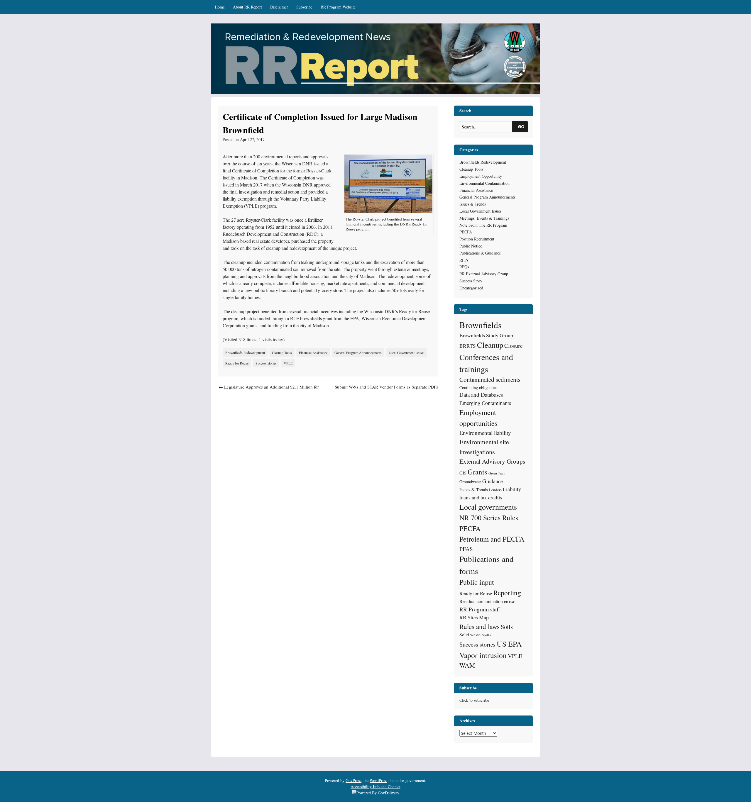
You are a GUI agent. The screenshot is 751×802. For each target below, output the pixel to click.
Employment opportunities (478, 417)
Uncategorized (471, 288)
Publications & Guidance (480, 253)
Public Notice (470, 246)
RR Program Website (338, 7)
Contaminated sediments (489, 379)
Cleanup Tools (282, 352)
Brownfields (480, 324)
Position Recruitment (476, 239)
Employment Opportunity (480, 176)
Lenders (495, 489)
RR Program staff (479, 609)
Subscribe (304, 7)
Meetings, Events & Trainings (484, 218)
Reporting (507, 592)
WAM (467, 665)
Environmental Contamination (484, 183)
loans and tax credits (480, 497)
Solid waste (470, 634)
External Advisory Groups (492, 461)
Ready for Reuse (236, 363)
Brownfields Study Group (486, 335)
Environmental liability (485, 432)
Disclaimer (279, 7)
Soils (507, 627)
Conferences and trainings (486, 363)
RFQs (464, 266)
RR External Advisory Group (483, 274)
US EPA (509, 644)
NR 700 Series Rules (488, 517)
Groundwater (470, 481)
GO (521, 126)
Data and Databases (481, 394)
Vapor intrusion (483, 655)
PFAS (466, 548)
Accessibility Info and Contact (375, 786)
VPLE (288, 363)
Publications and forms (486, 564)
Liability (512, 489)
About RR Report (247, 7)
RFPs (463, 260)
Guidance (492, 481)
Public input (476, 582)
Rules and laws (479, 626)
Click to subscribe (474, 700)
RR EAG (509, 602)
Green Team (496, 473)
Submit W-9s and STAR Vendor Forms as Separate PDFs (386, 390)
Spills (486, 634)
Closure (513, 346)
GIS (462, 473)
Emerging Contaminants (485, 402)
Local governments (488, 507)
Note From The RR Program (483, 225)
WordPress (378, 780)
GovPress (353, 780)
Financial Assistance (313, 352)
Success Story (470, 281)
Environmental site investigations (484, 446)
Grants (477, 472)
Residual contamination (481, 601)
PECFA (465, 232)
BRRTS (467, 345)
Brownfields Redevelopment (245, 352)
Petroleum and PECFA (492, 539)
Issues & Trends (472, 204)
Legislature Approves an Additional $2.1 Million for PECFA (269, 390)
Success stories (266, 363)
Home (220, 7)
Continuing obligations (478, 387)
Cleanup (490, 345)
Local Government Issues (406, 352)
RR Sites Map (474, 617)
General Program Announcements (358, 352)
